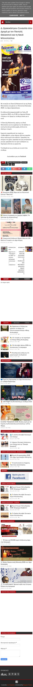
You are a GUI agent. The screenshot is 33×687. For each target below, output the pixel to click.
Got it (22, 15)
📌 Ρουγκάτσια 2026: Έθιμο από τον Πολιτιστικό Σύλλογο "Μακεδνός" (15, 193)
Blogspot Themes (27, 685)
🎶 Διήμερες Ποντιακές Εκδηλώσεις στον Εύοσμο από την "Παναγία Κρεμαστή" (20, 444)
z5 (13, 164)
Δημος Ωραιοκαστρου (14, 162)
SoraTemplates (11, 685)
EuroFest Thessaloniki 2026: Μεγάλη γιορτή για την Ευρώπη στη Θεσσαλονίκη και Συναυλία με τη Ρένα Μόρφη (16, 424)
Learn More (13, 15)
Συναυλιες (4, 164)
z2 (9, 164)
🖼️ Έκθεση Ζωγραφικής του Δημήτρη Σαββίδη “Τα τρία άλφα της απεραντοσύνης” (15, 216)
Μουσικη (24, 162)
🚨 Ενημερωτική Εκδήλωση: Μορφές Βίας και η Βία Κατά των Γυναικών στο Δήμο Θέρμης (16, 239)
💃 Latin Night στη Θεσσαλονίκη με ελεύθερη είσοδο (16, 401)
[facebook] (16, 681)
